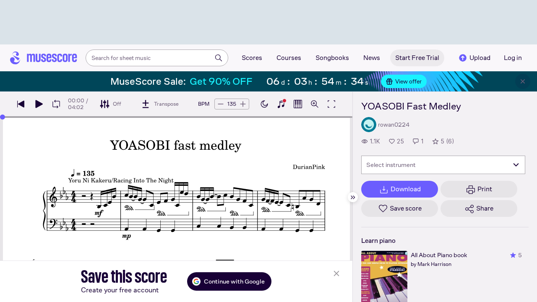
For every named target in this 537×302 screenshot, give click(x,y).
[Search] (218, 58)
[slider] (2, 117)
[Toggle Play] (38, 104)
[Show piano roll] (297, 104)
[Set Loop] (56, 104)
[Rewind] (21, 104)
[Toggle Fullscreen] (331, 104)
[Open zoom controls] (314, 104)
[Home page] (43, 58)
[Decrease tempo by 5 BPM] (221, 104)
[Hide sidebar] (353, 197)
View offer (408, 81)
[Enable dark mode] (264, 104)
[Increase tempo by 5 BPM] (243, 104)
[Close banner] (522, 81)
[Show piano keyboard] (281, 104)
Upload (479, 57)
